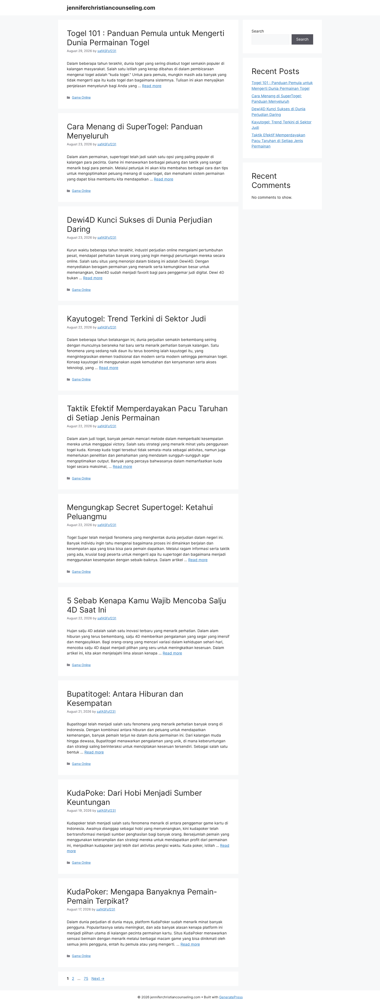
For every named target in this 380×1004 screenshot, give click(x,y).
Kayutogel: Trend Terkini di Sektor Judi (136, 318)
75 (86, 978)
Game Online (81, 97)
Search (258, 31)
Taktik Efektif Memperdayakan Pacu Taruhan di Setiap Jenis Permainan (147, 413)
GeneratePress (231, 997)
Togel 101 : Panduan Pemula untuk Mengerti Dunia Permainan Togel (145, 38)
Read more (151, 86)
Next (97, 978)
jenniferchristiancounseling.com (111, 7)
